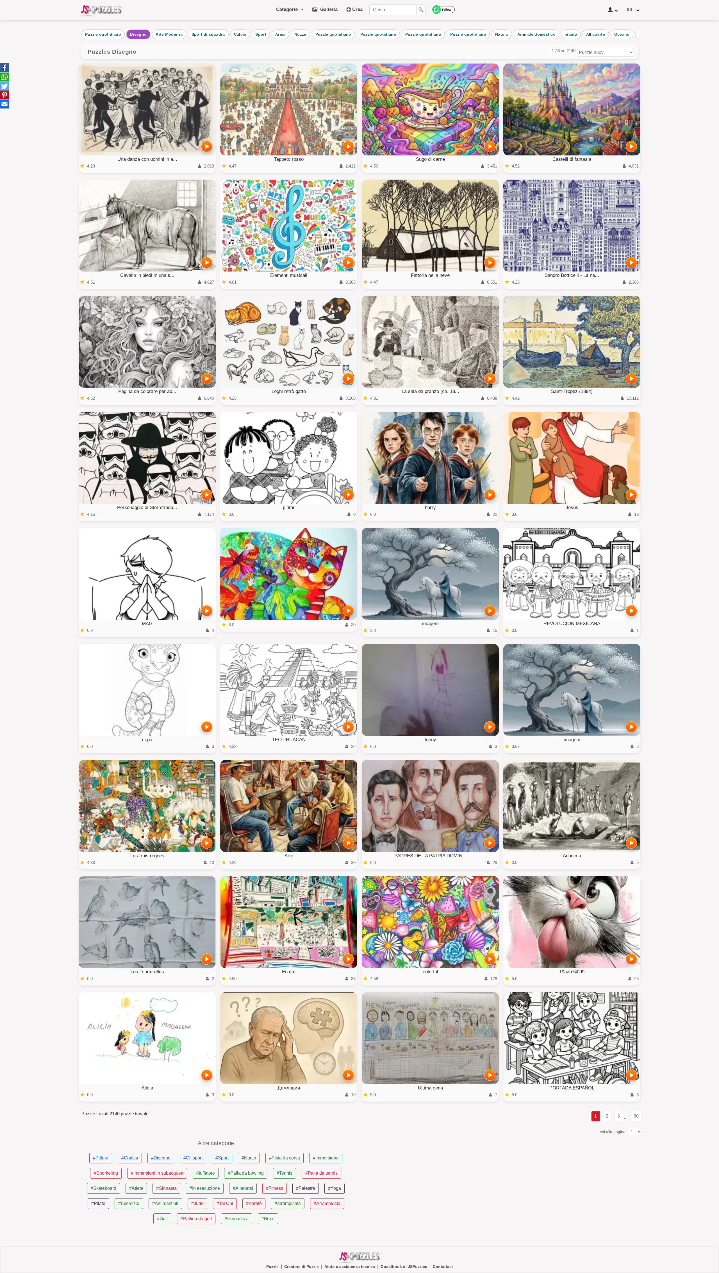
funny (430, 739)
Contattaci (443, 1266)
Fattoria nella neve (430, 275)
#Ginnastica (237, 1218)
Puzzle (272, 1266)
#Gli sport (192, 1158)
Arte (289, 855)
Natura (501, 34)
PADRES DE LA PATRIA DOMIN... (430, 855)
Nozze (300, 34)
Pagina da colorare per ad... (147, 391)
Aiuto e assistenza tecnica (349, 1266)
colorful (430, 971)
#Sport (222, 1158)
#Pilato (98, 1203)
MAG (147, 623)
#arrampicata (288, 1203)
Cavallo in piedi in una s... (147, 275)
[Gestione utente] (613, 9)
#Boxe (267, 1218)
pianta (571, 34)
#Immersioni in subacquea (157, 1173)
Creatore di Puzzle (301, 1266)
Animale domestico (536, 34)
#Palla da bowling (246, 1173)
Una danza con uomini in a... (147, 159)
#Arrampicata (327, 1203)
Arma (280, 34)
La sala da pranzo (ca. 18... (430, 391)
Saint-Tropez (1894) (572, 391)
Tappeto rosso (289, 159)
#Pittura (100, 1158)
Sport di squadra (208, 34)
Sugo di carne (430, 159)
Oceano (622, 34)
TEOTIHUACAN (289, 739)
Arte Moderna (169, 34)
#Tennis (284, 1173)
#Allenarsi (243, 1188)
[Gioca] (206, 146)
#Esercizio (128, 1203)
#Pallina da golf (196, 1218)
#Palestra (305, 1188)
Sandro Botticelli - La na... (572, 275)
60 (636, 1116)
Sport (260, 34)
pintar (289, 507)
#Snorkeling (106, 1173)
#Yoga (334, 1188)
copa (147, 739)
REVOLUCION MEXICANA (571, 623)
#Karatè (254, 1203)
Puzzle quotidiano (103, 34)
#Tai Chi (225, 1203)
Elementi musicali (288, 275)
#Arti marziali (165, 1203)
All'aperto (595, 34)
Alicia (147, 1088)
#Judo (197, 1203)
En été (288, 971)
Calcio (240, 34)
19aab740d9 (571, 971)
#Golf (162, 1218)
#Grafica (129, 1158)
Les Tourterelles (147, 971)
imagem (430, 623)
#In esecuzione (205, 1188)
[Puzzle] (101, 10)
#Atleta (136, 1188)
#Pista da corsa (284, 1158)
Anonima (572, 855)
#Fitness (274, 1188)
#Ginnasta (166, 1188)
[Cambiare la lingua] (633, 9)
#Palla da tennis (321, 1173)
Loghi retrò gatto (289, 391)
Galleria (327, 9)
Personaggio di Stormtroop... (147, 507)
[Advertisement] (503, 1179)
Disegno (138, 34)
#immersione (326, 1158)
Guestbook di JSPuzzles (404, 1266)
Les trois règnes (147, 855)
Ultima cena (430, 1088)
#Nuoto (249, 1158)
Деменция (288, 1088)
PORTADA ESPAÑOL (571, 1088)
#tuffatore (205, 1173)
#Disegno (160, 1158)
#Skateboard (103, 1188)
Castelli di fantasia (571, 159)
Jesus (572, 507)
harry (430, 507)
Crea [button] (357, 9)
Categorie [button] (288, 9)
